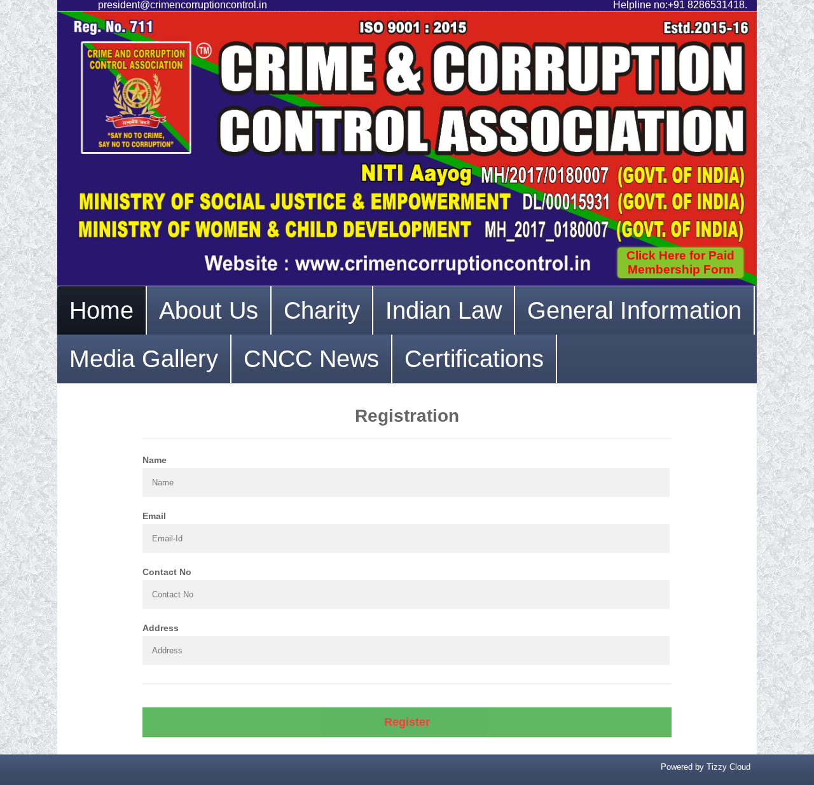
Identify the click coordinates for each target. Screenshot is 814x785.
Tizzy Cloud (728, 767)
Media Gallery (143, 358)
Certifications (474, 358)
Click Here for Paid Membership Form (680, 262)
